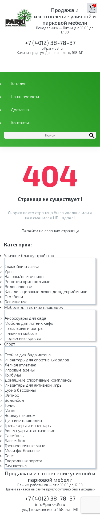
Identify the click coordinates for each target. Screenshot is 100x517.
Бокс (9, 455)
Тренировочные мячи (25, 445)
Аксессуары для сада (25, 318)
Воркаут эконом (20, 415)
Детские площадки (23, 420)
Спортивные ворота (23, 460)
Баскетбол (15, 440)
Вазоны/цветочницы (24, 276)
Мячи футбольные (22, 450)
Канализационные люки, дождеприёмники (46, 291)
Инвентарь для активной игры (33, 384)
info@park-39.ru (50, 48)
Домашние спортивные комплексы (38, 379)
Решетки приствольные (27, 281)
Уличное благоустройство (29, 255)
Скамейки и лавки (22, 266)
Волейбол (14, 400)
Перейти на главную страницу (50, 230)
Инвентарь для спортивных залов (37, 359)
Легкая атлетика (20, 364)
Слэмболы (15, 435)
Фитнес (12, 395)
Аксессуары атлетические (30, 430)
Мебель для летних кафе (29, 323)
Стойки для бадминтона (28, 354)
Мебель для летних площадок (33, 307)
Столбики (14, 296)
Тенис (10, 405)
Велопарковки (18, 286)
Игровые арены (20, 369)
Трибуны (13, 374)
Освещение (16, 301)
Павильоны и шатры (24, 328)
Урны (9, 271)
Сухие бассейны (20, 389)
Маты (10, 410)
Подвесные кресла (23, 338)
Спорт (9, 343)
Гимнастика (16, 465)
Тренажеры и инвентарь (28, 425)
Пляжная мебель (21, 333)
